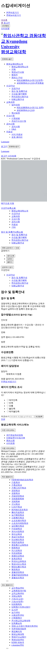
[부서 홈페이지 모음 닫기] (7, 648)
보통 (11, 406)
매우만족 (13, 400)
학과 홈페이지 (7, 477)
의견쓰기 (5, 416)
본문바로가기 (12, 12)
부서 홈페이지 (7, 585)
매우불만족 (14, 411)
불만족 (12, 409)
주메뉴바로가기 (13, 15)
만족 (11, 403)
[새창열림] (23, 46)
